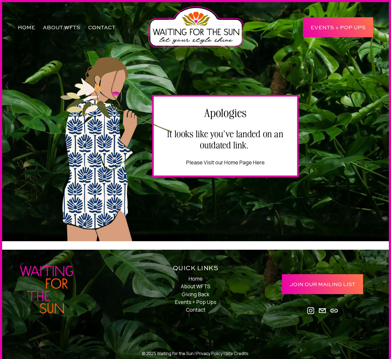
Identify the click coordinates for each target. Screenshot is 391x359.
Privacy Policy (209, 353)
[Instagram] (310, 310)
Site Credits (236, 353)
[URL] (334, 310)
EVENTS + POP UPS (338, 27)
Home (26, 27)
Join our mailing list (322, 284)
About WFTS (195, 286)
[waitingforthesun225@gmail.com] (322, 310)
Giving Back (195, 294)
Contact (101, 27)
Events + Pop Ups (195, 302)
